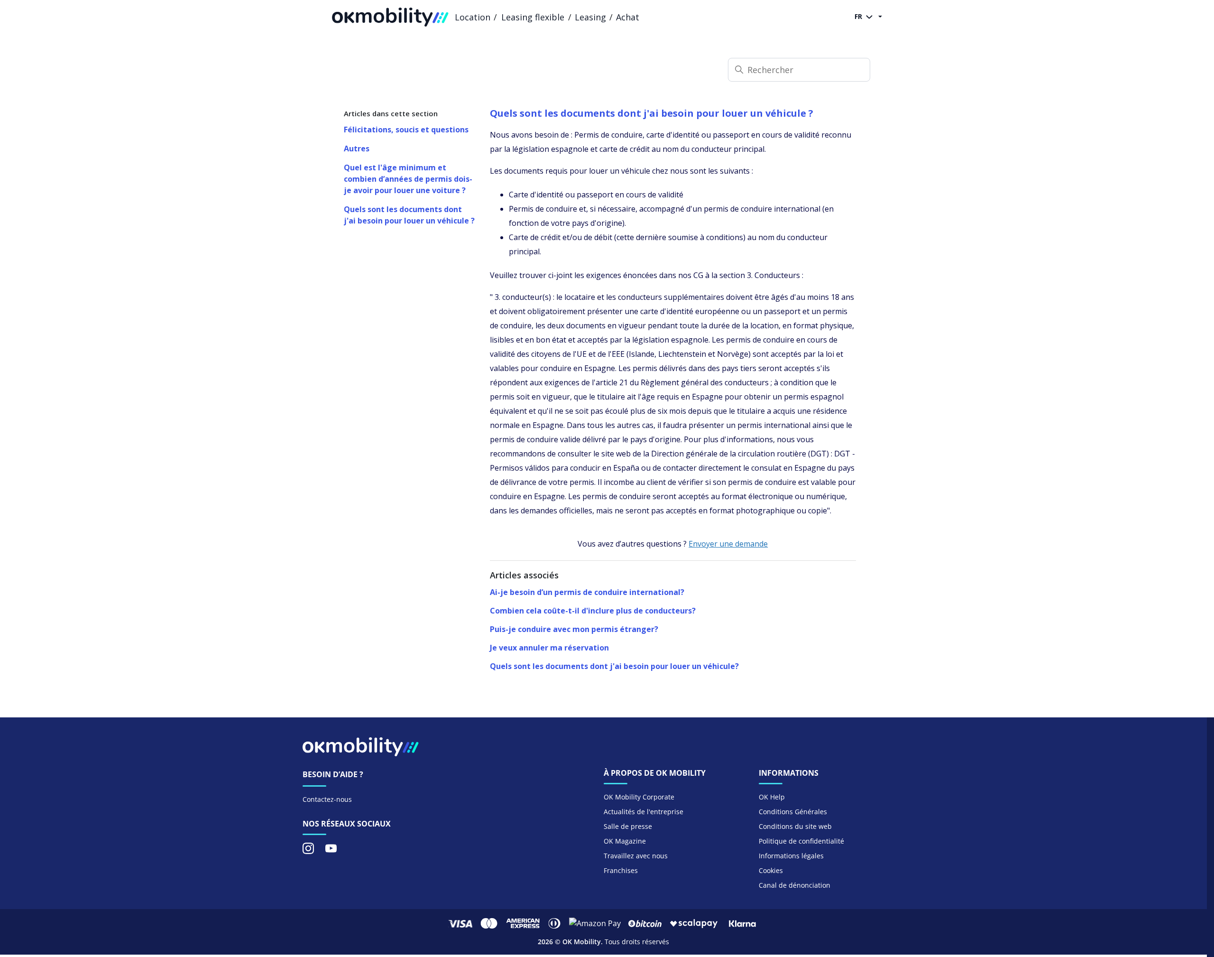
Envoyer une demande (728, 544)
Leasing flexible (532, 17)
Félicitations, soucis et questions (406, 129)
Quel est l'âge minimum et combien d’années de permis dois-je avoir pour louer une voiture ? (408, 178)
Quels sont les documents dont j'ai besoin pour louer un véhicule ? (409, 215)
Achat (627, 17)
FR (859, 16)
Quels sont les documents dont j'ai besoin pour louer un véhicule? (614, 666)
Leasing (590, 17)
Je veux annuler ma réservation (549, 647)
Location (472, 17)
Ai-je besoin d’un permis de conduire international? (587, 592)
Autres (356, 148)
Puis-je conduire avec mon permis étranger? (574, 629)
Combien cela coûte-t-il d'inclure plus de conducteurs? (593, 610)
